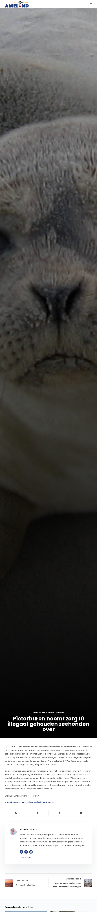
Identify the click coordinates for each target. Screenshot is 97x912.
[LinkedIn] (81, 813)
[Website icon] (26, 852)
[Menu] (91, 4)
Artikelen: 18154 (25, 857)
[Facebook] (16, 813)
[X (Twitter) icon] (31, 852)
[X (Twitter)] (37, 813)
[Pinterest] (59, 813)
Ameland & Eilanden (56, 713)
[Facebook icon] (21, 852)
